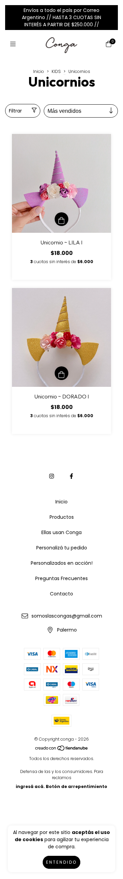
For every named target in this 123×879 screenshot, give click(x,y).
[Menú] (14, 44)
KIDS (56, 71)
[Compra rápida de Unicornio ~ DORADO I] (61, 373)
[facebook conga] (71, 476)
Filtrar (15, 110)
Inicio (38, 71)
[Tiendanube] (62, 750)
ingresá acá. (30, 786)
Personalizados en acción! (62, 563)
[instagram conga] (51, 476)
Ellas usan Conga (61, 532)
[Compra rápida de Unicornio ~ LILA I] (61, 219)
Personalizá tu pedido (61, 547)
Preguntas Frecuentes (61, 578)
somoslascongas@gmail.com (66, 615)
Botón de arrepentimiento (76, 786)
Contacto (61, 593)
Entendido (61, 862)
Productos (62, 517)
